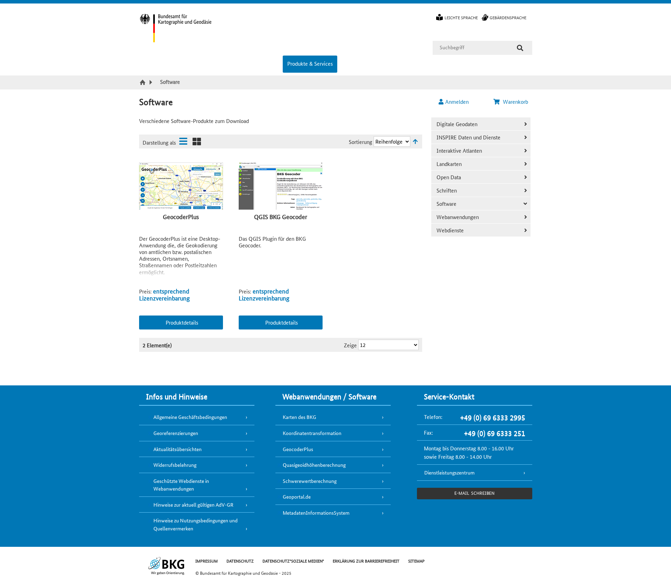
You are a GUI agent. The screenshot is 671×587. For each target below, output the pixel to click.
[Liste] (183, 141)
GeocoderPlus (181, 216)
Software (446, 203)
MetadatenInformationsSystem (316, 512)
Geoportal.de (297, 496)
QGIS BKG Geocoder (280, 216)
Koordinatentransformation (312, 432)
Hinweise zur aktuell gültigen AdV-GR (193, 504)
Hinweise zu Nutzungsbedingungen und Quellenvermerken (195, 524)
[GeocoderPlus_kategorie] (181, 186)
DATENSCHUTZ (240, 560)
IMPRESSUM (206, 560)
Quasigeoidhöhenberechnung (314, 464)
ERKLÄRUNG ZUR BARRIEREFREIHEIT (366, 560)
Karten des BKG (299, 416)
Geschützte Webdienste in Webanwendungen (181, 484)
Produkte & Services (310, 63)
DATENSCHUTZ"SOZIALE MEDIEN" (293, 560)
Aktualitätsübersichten (177, 448)
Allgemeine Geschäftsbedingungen (190, 416)
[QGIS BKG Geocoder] (281, 186)
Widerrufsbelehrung (174, 464)
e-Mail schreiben (474, 493)
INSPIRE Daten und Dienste (468, 137)
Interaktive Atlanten (459, 150)
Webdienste (450, 230)
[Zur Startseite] (143, 83)
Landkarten (449, 163)
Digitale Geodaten (456, 124)
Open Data (448, 177)
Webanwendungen (457, 216)
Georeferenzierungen (175, 432)
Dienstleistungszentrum (449, 472)
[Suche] (520, 48)
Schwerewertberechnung (310, 480)
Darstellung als (159, 142)
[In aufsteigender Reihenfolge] (415, 141)
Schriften (446, 190)
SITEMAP (416, 560)
